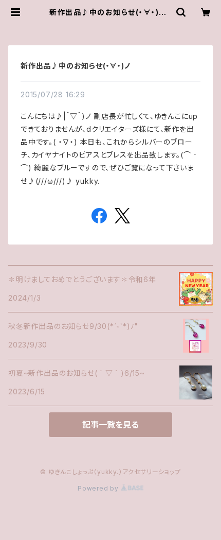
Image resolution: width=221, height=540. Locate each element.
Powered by (99, 488)
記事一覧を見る (110, 425)
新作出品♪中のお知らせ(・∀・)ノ (76, 65)
